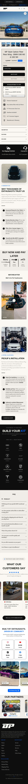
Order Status (18, 753)
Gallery (3, 755)
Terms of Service (5, 769)
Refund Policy (4, 764)
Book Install (9, 1)
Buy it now (14, 79)
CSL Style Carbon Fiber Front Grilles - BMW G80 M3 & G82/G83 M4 (10, 606)
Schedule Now (8, 418)
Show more (14, 96)
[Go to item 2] (8, 44)
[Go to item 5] (23, 44)
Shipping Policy (5, 767)
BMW (2, 745)
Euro (2, 748)
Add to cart (14, 74)
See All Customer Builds (14, 618)
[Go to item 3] (13, 44)
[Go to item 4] (18, 44)
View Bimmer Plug (13, 690)
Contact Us (19, 1)
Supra (2, 750)
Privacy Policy (4, 762)
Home (3, 743)
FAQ (16, 750)
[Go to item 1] (3, 44)
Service (3, 753)
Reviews (17, 748)
